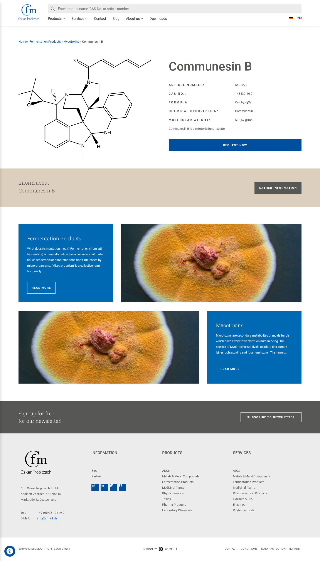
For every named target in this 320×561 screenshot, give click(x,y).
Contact (100, 19)
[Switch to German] (289, 18)
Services (77, 19)
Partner (96, 476)
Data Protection (273, 548)
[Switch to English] (297, 18)
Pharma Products (174, 504)
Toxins (166, 499)
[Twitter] (113, 487)
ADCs (166, 470)
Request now (235, 145)
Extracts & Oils (243, 499)
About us (133, 19)
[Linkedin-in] (104, 487)
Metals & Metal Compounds (180, 476)
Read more (41, 287)
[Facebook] (122, 487)
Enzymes (239, 504)
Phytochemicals (173, 493)
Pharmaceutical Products (250, 493)
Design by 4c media (160, 549)
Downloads (158, 19)
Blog (116, 19)
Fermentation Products (45, 41)
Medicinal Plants (173, 487)
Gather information (278, 187)
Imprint (295, 548)
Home (23, 41)
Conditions (249, 548)
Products (55, 19)
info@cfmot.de (47, 518)
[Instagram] (95, 487)
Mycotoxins (71, 41)
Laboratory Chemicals (177, 510)
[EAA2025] (9, 551)
